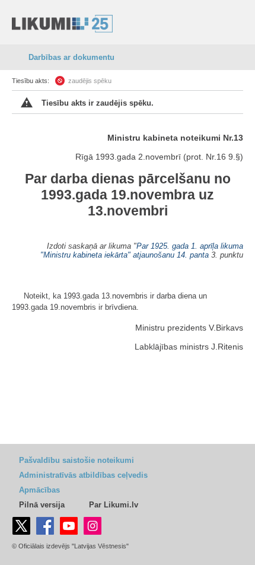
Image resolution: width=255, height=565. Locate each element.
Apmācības (39, 489)
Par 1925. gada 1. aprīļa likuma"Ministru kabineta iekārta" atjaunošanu (141, 250)
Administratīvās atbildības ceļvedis (83, 475)
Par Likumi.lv (113, 504)
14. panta (193, 254)
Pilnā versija (42, 504)
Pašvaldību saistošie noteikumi (76, 460)
